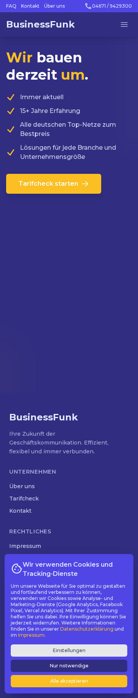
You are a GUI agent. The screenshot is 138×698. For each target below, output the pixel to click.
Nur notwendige (69, 666)
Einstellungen (69, 650)
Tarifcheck (24, 498)
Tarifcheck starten (48, 183)
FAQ (11, 6)
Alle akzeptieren (69, 681)
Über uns (54, 6)
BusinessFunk (40, 24)
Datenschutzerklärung (86, 629)
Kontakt (30, 6)
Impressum (25, 546)
